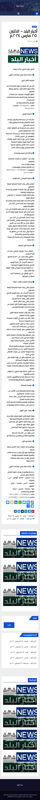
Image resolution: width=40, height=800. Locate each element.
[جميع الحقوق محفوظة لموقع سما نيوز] (25, 794)
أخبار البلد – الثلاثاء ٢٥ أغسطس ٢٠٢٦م (24, 549)
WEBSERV (11, 796)
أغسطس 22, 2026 (28, 769)
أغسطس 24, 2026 (28, 724)
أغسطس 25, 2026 (28, 701)
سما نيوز (20, 6)
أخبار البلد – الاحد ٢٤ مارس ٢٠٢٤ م (22, 515)
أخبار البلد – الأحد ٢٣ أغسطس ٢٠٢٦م (25, 597)
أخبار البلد (34, 27)
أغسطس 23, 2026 (28, 746)
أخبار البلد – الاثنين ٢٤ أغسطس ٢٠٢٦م (24, 573)
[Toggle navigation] (18, 13)
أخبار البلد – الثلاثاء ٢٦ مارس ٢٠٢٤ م (20, 518)
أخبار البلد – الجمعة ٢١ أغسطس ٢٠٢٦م (23, 663)
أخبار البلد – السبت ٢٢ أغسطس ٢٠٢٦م (23, 657)
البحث (35, 618)
